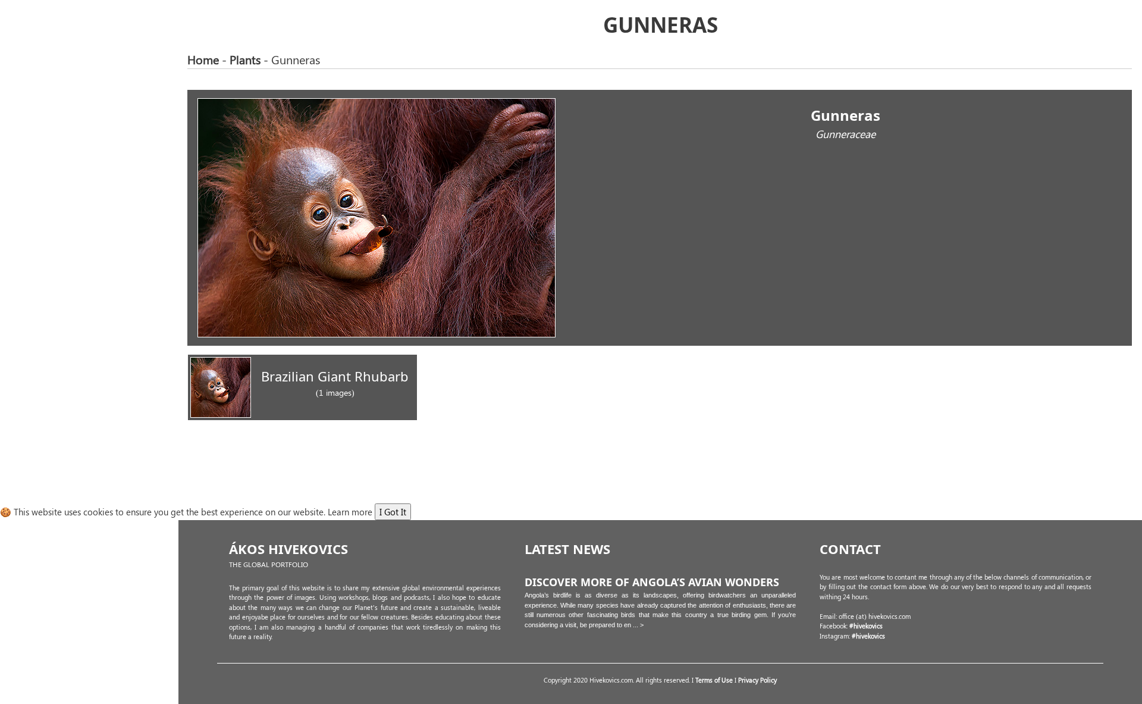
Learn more (350, 512)
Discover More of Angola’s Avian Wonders (652, 582)
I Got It (392, 512)
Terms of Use (715, 679)
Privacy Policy (757, 679)
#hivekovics (866, 625)
